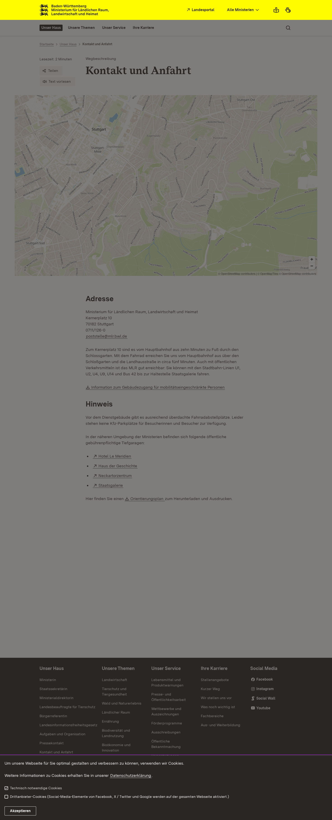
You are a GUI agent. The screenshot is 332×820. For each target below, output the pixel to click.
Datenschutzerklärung (130, 775)
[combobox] (243, 10)
